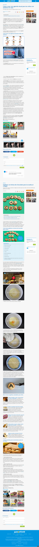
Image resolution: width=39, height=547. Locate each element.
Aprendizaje (5, 117)
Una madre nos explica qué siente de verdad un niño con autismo (13, 128)
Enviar (22, 167)
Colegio (10, 149)
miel (23, 464)
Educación (5, 4)
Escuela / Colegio (6, 503)
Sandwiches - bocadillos (10, 508)
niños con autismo (6, 86)
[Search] (31, 1)
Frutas (3, 508)
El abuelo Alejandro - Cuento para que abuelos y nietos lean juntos (29, 15)
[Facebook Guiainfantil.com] (27, 72)
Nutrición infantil (13, 503)
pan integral (10, 480)
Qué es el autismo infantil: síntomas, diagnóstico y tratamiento (20, 128)
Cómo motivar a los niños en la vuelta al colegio (6, 505)
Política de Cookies (20, 165)
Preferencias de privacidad (9, 165)
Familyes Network (14, 543)
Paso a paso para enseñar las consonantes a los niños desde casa (34, 15)
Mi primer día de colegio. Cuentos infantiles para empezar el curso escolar (20, 496)
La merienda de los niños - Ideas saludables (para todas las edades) (20, 505)
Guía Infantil (19, 543)
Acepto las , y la (13, 165)
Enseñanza (7, 149)
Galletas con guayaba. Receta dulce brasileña (15, 406)
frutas (7, 458)
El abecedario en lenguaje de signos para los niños (10, 141)
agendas (7, 85)
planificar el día (5, 98)
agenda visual (16, 59)
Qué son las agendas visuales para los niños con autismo (13, 136)
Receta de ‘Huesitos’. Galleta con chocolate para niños (13, 496)
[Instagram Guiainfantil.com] (31, 72)
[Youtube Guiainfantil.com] (34, 72)
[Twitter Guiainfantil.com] (33, 72)
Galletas (5, 126)
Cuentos (4, 149)
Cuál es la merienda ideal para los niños (13, 505)
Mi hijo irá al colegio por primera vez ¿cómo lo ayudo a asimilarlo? (6, 496)
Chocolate (6, 508)
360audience (21, 545)
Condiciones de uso (15, 165)
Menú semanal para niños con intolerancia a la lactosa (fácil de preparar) (29, 20)
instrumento (17, 103)
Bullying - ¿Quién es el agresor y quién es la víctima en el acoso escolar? (33, 20)
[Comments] (23, 12)
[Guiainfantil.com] (11, 1)
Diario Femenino (25, 543)
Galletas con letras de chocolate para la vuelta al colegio (6, 128)
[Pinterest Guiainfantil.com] (29, 72)
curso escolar (14, 221)
